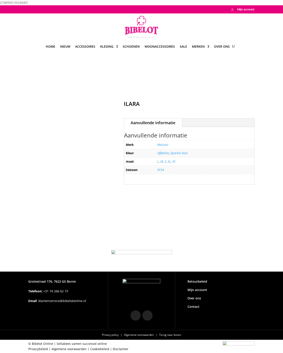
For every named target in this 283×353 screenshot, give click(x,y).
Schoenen (131, 46)
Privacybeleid (38, 349)
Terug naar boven (170, 335)
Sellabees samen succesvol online (82, 344)
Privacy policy (110, 335)
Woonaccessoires (160, 46)
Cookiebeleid (99, 349)
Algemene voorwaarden (139, 335)
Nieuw (65, 46)
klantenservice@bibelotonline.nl (62, 301)
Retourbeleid (197, 281)
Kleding (106, 46)
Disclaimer (120, 349)
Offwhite (163, 153)
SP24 (160, 170)
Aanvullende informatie (153, 122)
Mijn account (197, 290)
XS (173, 161)
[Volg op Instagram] (31, 8)
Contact (193, 306)
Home (50, 46)
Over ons (222, 46)
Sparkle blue (179, 153)
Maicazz (162, 145)
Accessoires (85, 46)
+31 (48, 291)
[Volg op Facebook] (40, 8)
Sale (183, 46)
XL (169, 161)
